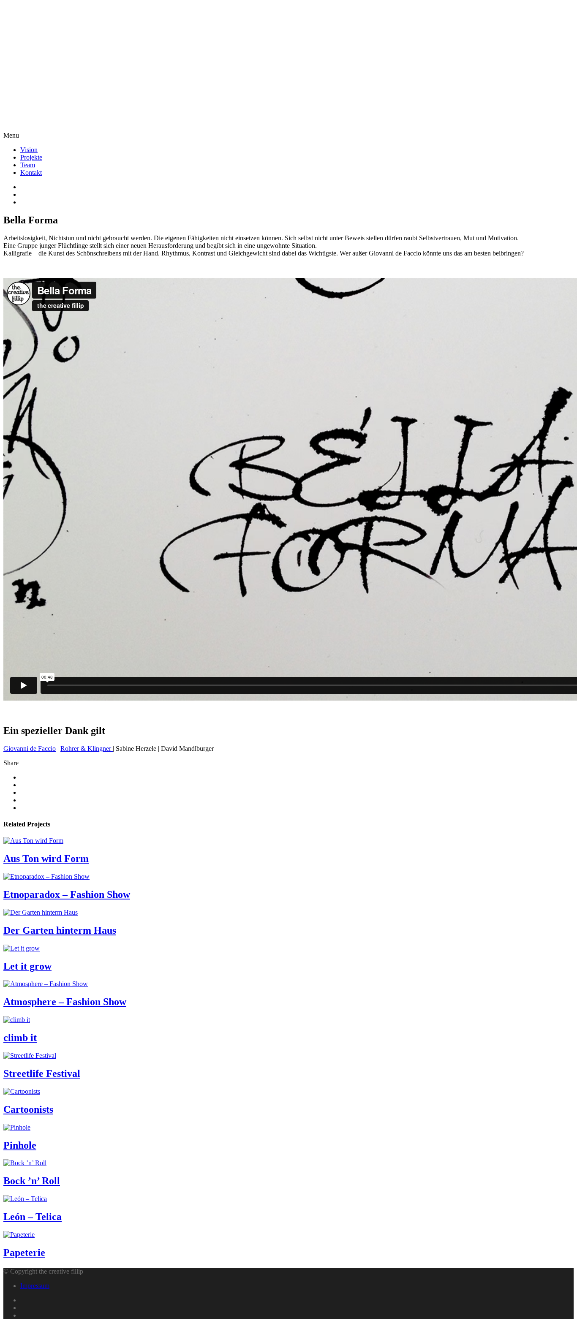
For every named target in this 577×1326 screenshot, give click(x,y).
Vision (29, 149)
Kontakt (31, 172)
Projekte (31, 157)
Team (27, 164)
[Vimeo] (297, 194)
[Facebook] (297, 187)
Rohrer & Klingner (86, 748)
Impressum (34, 1285)
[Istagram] (297, 202)
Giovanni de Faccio (29, 748)
